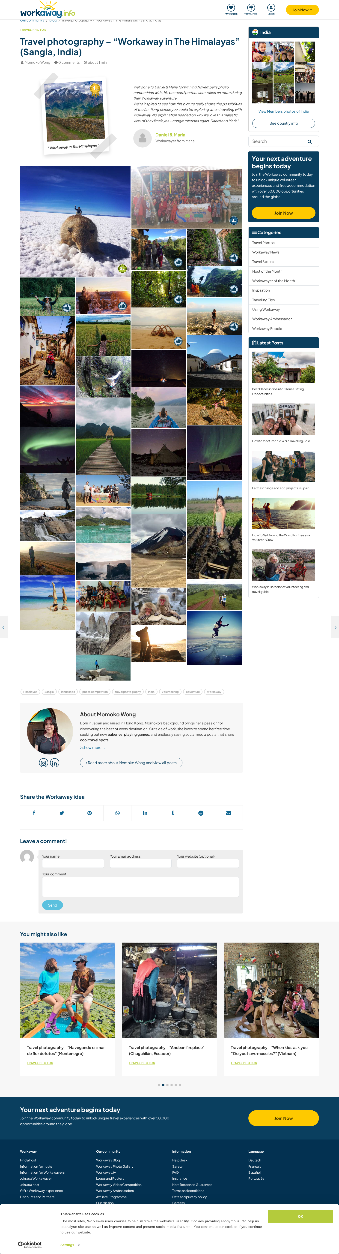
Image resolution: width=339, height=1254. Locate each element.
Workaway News (266, 252)
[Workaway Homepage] (48, 8)
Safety (177, 1166)
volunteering (170, 691)
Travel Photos (33, 29)
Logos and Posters (110, 1178)
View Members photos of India (284, 111)
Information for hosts (36, 1166)
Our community (32, 20)
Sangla (49, 691)
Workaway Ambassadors (115, 1190)
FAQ (175, 1172)
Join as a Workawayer (36, 1178)
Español (254, 1172)
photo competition (95, 691)
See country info (284, 123)
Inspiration (261, 290)
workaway (214, 691)
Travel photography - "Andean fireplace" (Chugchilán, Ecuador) (167, 1050)
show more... (93, 747)
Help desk (179, 1160)
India (151, 691)
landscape (68, 691)
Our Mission (105, 1203)
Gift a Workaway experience (41, 1190)
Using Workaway (266, 309)
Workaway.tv (106, 1172)
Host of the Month (267, 271)
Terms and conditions (188, 1190)
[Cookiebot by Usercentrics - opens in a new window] (30, 1245)
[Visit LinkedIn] (54, 762)
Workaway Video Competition (119, 1184)
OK (300, 1216)
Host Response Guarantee (192, 1184)
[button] (159, 1085)
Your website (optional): (196, 856)
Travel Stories (263, 261)
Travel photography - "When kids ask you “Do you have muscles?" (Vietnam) (269, 1050)
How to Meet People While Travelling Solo (281, 441)
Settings (67, 1245)
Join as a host (29, 1184)
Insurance (179, 1178)
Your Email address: (126, 856)
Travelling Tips (263, 300)
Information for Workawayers (42, 1172)
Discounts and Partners (37, 1197)
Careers (178, 1203)
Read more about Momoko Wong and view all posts (132, 762)
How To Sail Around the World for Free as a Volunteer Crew (281, 537)
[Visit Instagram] (43, 762)
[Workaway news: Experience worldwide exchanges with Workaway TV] (4, 627)
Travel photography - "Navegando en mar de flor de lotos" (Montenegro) (66, 1050)
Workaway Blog (108, 1160)
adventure (193, 691)
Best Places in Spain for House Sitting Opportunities (278, 391)
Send (52, 905)
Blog (53, 20)
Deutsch (254, 1160)
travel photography (128, 691)
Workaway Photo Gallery (115, 1166)
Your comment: (54, 874)
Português (256, 1178)
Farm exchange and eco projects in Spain (280, 488)
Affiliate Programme (111, 1197)
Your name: (51, 856)
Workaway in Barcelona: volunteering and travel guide (280, 589)
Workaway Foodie (267, 328)
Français (254, 1166)
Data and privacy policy (189, 1197)
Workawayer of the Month (273, 280)
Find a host (28, 1160)
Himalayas (30, 691)
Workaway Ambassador (272, 319)
